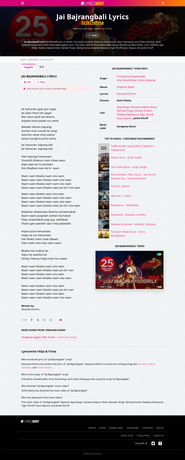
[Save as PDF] (60, 320)
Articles (160, 427)
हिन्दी (42, 67)
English (28, 67)
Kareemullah (137, 76)
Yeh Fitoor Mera (146, 364)
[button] (22, 3)
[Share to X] (38, 320)
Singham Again (126, 86)
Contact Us (158, 435)
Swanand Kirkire (126, 93)
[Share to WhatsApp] (50, 320)
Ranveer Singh (125, 110)
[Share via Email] (44, 320)
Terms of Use (127, 435)
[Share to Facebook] (31, 320)
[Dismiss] (87, 89)
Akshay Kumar (143, 110)
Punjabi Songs (116, 427)
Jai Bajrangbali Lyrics (39, 76)
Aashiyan (26, 367)
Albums (92, 427)
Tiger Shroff (146, 114)
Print (29, 82)
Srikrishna (92, 22)
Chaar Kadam (44, 367)
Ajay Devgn (123, 107)
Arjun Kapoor (124, 118)
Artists (102, 427)
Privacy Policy (143, 435)
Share (42, 82)
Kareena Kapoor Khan (144, 107)
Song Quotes (132, 427)
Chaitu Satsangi (146, 80)
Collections (147, 427)
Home (23, 59)
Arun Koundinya (126, 80)
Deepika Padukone (127, 114)
